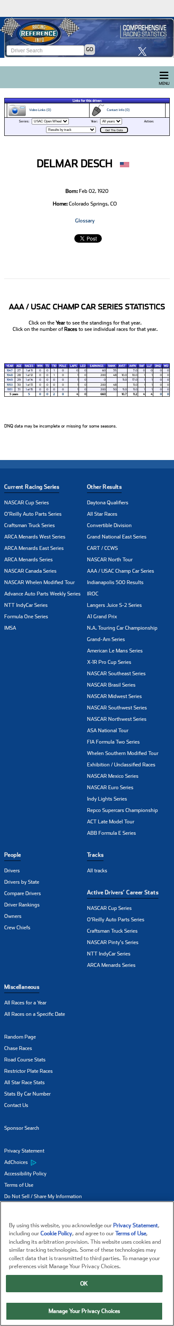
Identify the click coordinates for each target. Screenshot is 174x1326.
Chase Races (18, 1048)
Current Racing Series (31, 487)
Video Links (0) (39, 110)
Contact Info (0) (117, 110)
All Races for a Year (25, 1003)
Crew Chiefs (17, 928)
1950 (10, 385)
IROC (92, 594)
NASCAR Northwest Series (117, 719)
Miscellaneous (21, 987)
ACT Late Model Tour (110, 822)
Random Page (20, 1037)
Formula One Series (26, 617)
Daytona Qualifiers (107, 503)
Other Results (104, 487)
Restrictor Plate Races (28, 1071)
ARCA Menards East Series (34, 548)
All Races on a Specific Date (34, 1014)
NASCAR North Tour (110, 560)
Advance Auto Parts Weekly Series (42, 594)
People (12, 855)
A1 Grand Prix (102, 617)
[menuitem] (45, 1163)
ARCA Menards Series (28, 560)
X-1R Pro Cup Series (109, 662)
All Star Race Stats (24, 1082)
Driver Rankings (22, 905)
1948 (10, 375)
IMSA (10, 628)
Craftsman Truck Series (29, 525)
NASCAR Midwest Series (114, 696)
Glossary (85, 221)
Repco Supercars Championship (122, 810)
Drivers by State (21, 882)
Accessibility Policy (25, 1174)
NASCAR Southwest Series (117, 708)
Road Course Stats (25, 1060)
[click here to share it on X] (144, 51)
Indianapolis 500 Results (115, 582)
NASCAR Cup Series (26, 503)
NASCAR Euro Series (110, 787)
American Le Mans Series (115, 651)
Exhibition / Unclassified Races (121, 765)
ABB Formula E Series (111, 833)
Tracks (95, 855)
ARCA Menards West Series (34, 537)
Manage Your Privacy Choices (84, 1311)
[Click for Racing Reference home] (87, 37)
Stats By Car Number (27, 1094)
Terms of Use (18, 1185)
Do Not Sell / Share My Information (43, 1196)
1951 (9, 389)
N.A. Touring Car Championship (122, 628)
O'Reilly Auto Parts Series (33, 514)
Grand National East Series (117, 537)
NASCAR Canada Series (30, 571)
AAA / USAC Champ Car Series (120, 571)
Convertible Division (109, 525)
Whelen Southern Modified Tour (122, 753)
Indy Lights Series (107, 799)
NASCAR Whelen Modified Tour (39, 582)
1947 (10, 370)
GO (89, 49)
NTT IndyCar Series (26, 605)
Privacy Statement (24, 1151)
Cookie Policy (56, 1233)
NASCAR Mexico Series (113, 776)
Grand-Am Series (106, 639)
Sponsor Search (21, 1128)
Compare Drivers (22, 893)
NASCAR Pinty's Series (113, 942)
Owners (13, 916)
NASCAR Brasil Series (111, 685)
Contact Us (16, 1105)
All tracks (97, 871)
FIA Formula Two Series (113, 742)
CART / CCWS (102, 548)
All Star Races (102, 514)
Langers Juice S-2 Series (114, 605)
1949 (10, 380)
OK (84, 1283)
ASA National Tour (107, 730)
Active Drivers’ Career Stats (122, 892)
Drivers (12, 871)
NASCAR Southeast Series (116, 674)
